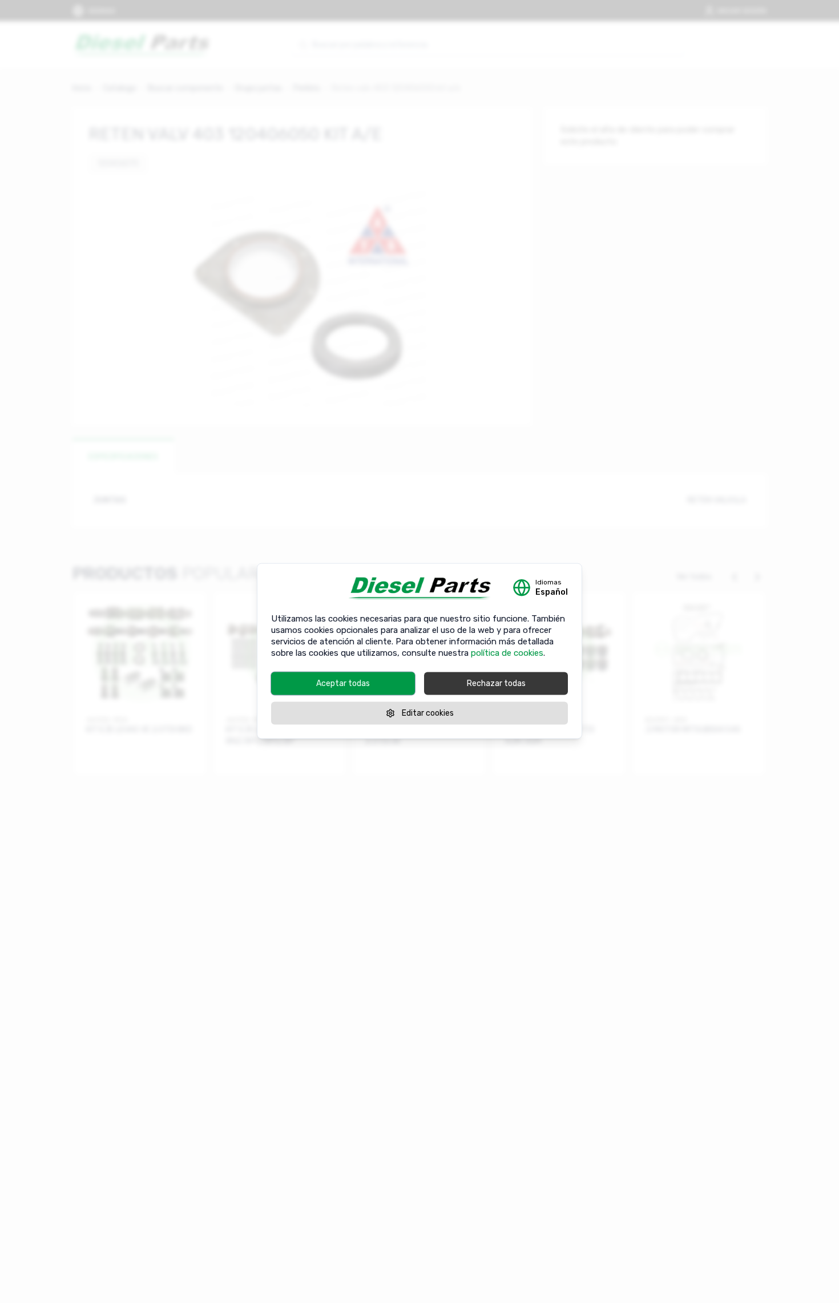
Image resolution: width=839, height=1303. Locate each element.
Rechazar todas (496, 683)
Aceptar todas (343, 683)
